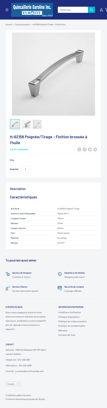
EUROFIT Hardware (19, 149)
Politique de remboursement (72, 321)
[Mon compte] (101, 9)
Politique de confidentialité (71, 325)
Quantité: (14, 169)
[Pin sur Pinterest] (85, 149)
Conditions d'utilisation (69, 312)
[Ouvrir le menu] (7, 10)
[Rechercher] (91, 10)
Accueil (9, 24)
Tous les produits (22, 24)
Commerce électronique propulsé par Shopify (25, 399)
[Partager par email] (95, 149)
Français (10, 384)
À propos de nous (66, 334)
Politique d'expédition (69, 316)
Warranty (62, 330)
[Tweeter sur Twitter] (90, 149)
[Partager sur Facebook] (79, 149)
